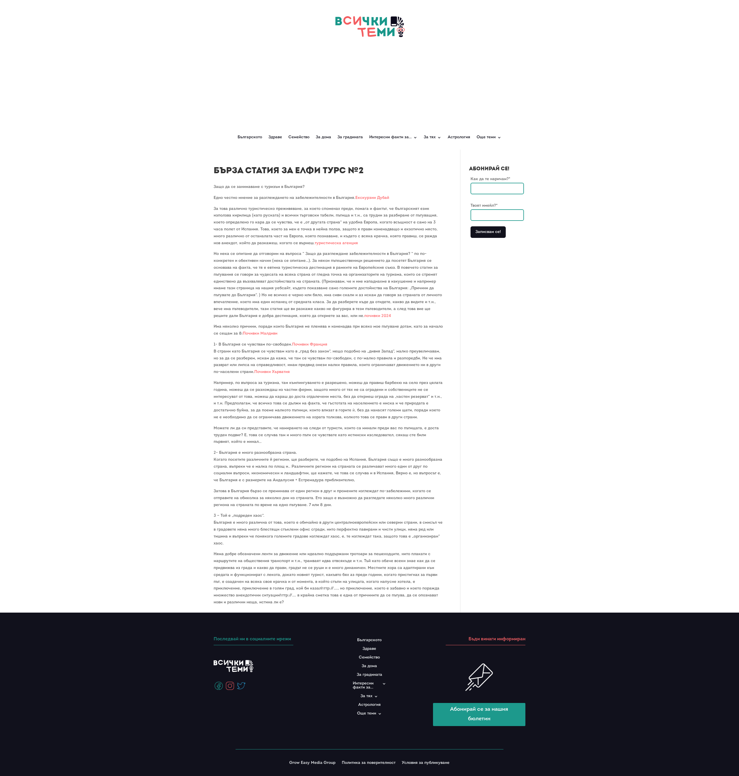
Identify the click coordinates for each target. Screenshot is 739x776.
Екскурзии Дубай (372, 198)
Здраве (275, 137)
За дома (323, 137)
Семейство (298, 137)
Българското (250, 137)
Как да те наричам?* (490, 179)
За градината (350, 137)
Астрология (459, 137)
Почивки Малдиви (260, 333)
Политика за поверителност (368, 763)
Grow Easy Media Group (312, 763)
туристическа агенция (336, 243)
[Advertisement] (369, 83)
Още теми (486, 137)
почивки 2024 (377, 316)
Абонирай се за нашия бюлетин (479, 714)
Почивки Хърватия (272, 372)
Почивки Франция (309, 344)
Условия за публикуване (425, 763)
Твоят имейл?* (484, 206)
